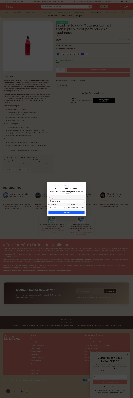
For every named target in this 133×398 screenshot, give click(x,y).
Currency (72, 204)
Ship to (53, 198)
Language (54, 204)
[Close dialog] (85, 184)
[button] (66, 201)
